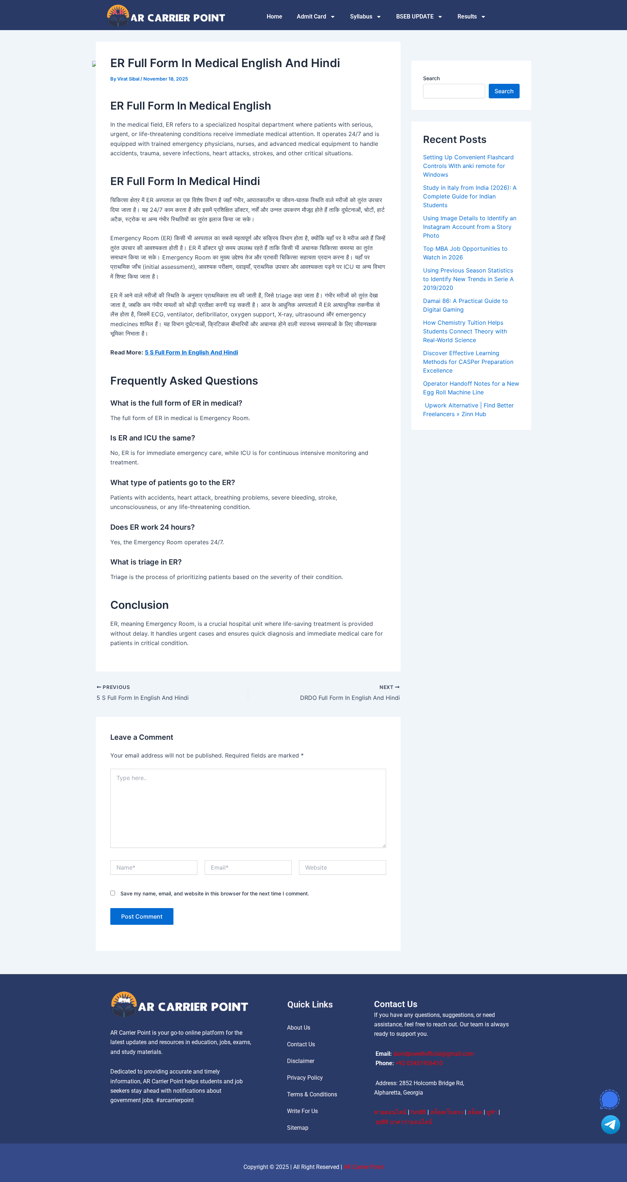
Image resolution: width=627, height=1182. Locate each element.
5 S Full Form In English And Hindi (191, 352)
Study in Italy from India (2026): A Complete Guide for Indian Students (470, 196)
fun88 (418, 1112)
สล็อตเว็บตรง (446, 1112)
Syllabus (361, 16)
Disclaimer (300, 1061)
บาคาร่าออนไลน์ (411, 1122)
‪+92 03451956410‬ (419, 1063)
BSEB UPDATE (415, 16)
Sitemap (297, 1127)
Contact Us (301, 1044)
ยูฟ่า (492, 1112)
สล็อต (475, 1112)
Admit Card (311, 16)
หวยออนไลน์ (390, 1112)
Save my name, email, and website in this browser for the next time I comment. (214, 893)
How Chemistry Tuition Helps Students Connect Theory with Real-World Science (465, 331)
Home (274, 16)
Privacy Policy (305, 1077)
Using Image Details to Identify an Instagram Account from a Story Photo (469, 226)
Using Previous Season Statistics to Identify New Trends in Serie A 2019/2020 (468, 279)
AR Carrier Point (364, 1166)
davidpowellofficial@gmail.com (433, 1053)
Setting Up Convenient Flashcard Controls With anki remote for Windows (468, 165)
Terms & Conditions (312, 1094)
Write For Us (302, 1111)
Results (467, 16)
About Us (298, 1027)
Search (431, 78)
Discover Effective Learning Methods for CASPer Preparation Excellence (468, 361)
